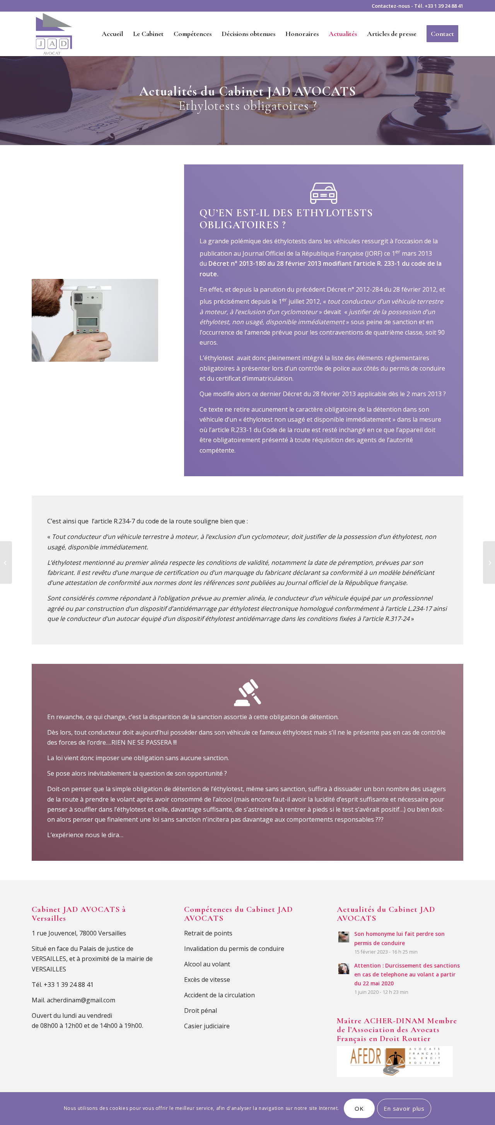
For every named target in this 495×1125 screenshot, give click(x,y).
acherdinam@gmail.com (81, 1000)
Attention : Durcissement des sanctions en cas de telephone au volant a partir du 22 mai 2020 (407, 974)
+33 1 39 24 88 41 (444, 5)
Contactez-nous (391, 5)
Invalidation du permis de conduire (234, 948)
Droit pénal (200, 1010)
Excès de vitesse (207, 979)
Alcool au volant (207, 964)
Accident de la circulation (219, 995)
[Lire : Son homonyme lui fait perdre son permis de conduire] (344, 937)
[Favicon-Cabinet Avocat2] (54, 34)
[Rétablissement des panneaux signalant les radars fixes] (6, 562)
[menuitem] (112, 34)
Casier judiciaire (207, 1026)
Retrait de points (208, 933)
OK (359, 1108)
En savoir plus (404, 1108)
